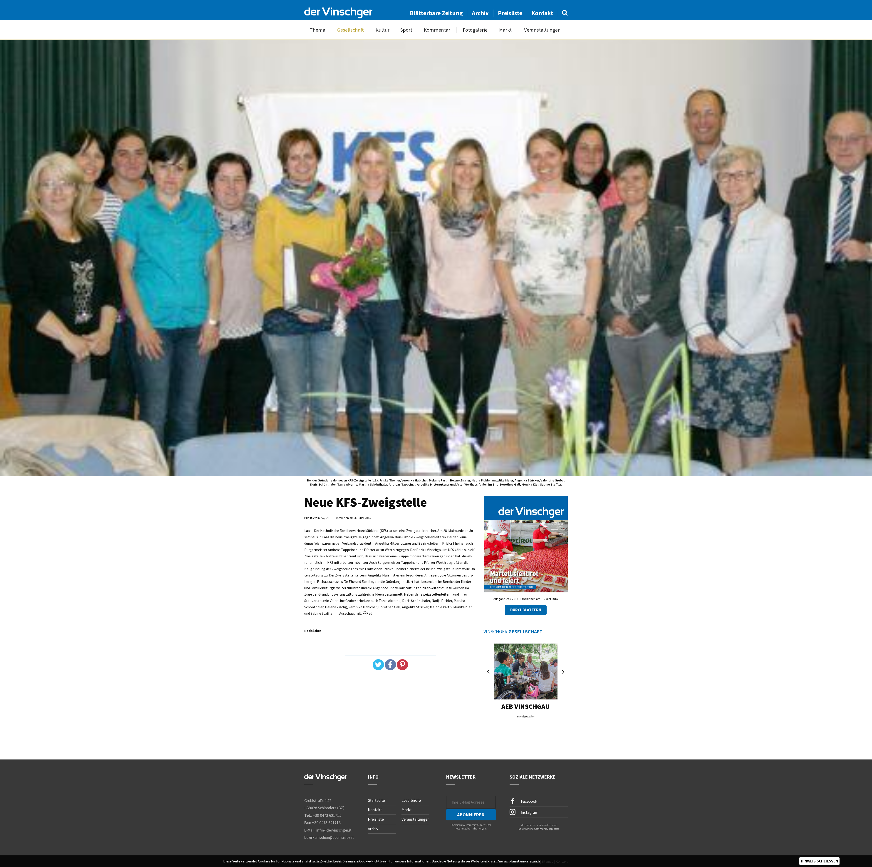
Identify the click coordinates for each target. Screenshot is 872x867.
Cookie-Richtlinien (374, 861)
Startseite (376, 800)
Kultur (382, 30)
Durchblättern (525, 609)
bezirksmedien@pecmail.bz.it (329, 837)
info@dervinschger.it (334, 830)
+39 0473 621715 (327, 815)
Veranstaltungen (542, 30)
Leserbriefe (411, 800)
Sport (406, 30)
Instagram (529, 812)
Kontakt (542, 13)
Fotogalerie (475, 30)
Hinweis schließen (819, 861)
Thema (317, 30)
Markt (505, 30)
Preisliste (510, 13)
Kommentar (437, 30)
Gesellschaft (350, 30)
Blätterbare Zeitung (436, 13)
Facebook (528, 801)
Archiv (480, 13)
